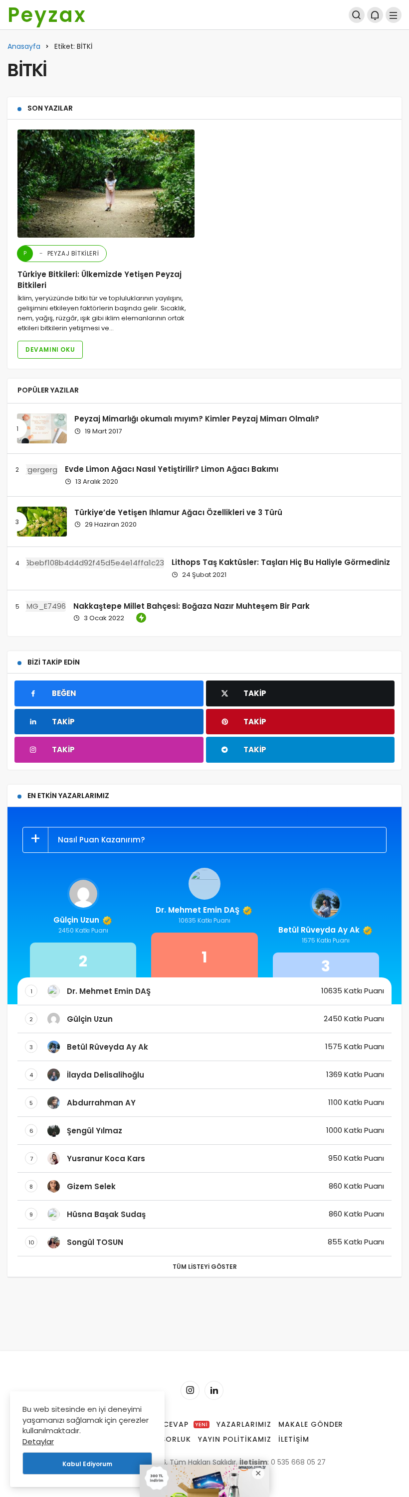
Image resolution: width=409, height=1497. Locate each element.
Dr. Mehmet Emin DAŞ (197, 910)
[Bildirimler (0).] (375, 15)
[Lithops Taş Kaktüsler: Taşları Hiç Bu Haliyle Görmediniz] (90, 562)
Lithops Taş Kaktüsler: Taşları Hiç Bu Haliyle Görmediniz (281, 562)
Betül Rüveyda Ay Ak (319, 930)
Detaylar (38, 1441)
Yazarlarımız (243, 1424)
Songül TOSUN (95, 1242)
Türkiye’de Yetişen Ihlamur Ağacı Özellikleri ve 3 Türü (178, 512)
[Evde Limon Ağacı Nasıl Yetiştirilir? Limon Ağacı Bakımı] (37, 469)
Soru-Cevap (172, 1424)
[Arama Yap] (357, 15)
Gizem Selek (91, 1186)
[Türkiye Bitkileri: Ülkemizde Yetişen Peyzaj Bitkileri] (106, 183)
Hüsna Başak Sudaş (106, 1214)
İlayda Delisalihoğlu (105, 1075)
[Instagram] (190, 1390)
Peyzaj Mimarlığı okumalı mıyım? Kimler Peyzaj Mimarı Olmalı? (196, 418)
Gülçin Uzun (76, 920)
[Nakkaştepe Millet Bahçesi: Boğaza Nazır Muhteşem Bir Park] (41, 606)
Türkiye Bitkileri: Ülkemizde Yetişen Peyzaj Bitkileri (99, 280)
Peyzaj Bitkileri (61, 253)
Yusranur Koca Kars (106, 1158)
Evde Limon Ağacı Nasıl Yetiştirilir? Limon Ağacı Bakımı (171, 469)
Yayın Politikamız (234, 1439)
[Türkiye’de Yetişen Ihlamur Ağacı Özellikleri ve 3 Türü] (42, 522)
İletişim (293, 1439)
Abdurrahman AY (101, 1102)
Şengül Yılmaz (94, 1130)
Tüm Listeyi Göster (205, 1266)
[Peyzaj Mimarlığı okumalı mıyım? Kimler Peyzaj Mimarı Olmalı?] (42, 428)
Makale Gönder (311, 1424)
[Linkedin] (213, 1390)
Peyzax (47, 15)
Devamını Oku (50, 349)
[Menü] (394, 15)
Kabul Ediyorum (87, 1464)
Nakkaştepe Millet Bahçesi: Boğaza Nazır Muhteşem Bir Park (191, 605)
